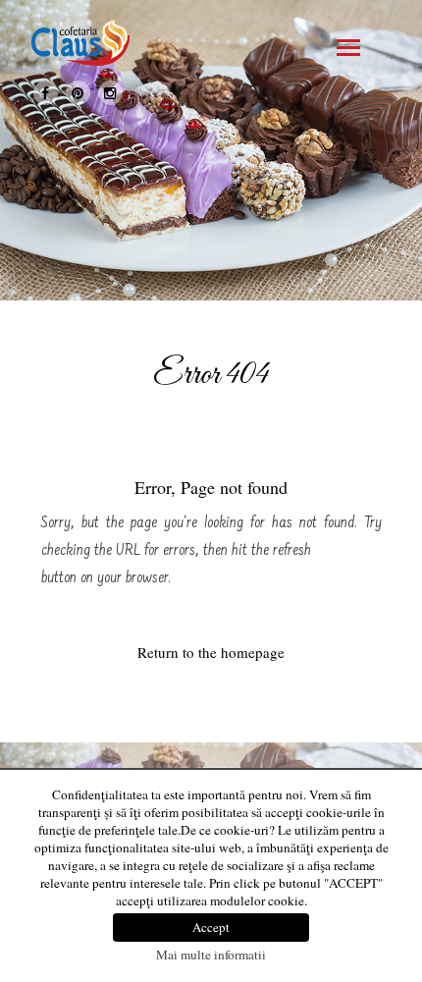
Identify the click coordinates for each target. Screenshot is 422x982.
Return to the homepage (211, 652)
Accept (211, 927)
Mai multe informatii (211, 954)
